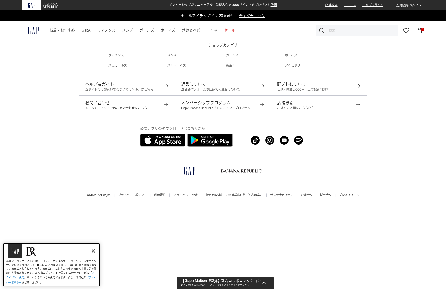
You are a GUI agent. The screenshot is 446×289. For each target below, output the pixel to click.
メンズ (172, 55)
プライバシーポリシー (132, 195)
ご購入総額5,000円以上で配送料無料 (303, 89)
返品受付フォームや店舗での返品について (210, 89)
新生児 (230, 66)
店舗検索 (331, 5)
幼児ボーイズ (176, 66)
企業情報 (306, 195)
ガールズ (232, 55)
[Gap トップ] (30, 30)
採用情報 (325, 195)
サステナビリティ (281, 195)
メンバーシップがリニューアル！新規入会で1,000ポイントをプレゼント (223, 5)
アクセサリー (294, 66)
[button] (409, 5)
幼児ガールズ (117, 66)
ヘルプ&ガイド (372, 5)
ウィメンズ (116, 55)
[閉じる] (93, 251)
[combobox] (357, 30)
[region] (51, 264)
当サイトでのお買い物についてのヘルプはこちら (119, 89)
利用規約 (159, 195)
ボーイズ (291, 55)
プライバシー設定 (185, 195)
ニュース (350, 5)
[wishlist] (406, 30)
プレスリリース (349, 195)
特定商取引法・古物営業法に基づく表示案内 (234, 195)
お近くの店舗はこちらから (295, 108)
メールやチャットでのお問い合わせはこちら (116, 108)
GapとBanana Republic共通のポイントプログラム (215, 108)
